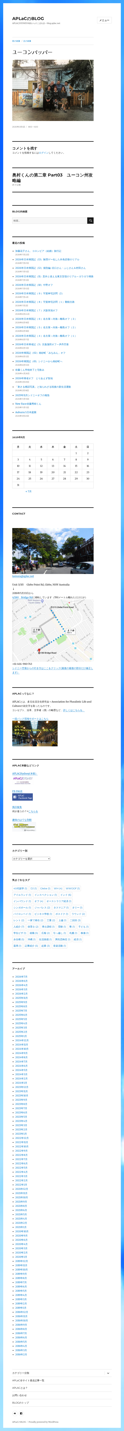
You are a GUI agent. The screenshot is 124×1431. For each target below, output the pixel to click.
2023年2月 (21, 1129)
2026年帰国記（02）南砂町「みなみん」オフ (40, 352)
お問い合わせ (19, 1395)
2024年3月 (21, 1074)
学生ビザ (19, 933)
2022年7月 (21, 1159)
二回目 (75, 920)
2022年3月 (21, 1176)
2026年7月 (21, 976)
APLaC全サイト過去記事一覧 (28, 1380)
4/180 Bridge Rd (22, 597)
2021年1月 (21, 1227)
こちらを (33, 811)
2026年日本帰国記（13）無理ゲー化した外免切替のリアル (47, 259)
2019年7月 (21, 1282)
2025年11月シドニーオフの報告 (32, 395)
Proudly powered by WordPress (43, 1422)
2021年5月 (21, 1214)
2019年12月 (21, 1261)
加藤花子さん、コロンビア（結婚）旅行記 (38, 250)
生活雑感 (45, 939)
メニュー (104, 20)
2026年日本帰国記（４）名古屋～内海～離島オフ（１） (46, 335)
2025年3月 (21, 1027)
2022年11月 (21, 1142)
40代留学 (20, 888)
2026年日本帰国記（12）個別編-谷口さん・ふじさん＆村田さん (50, 267)
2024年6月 (21, 1065)
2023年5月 (21, 1116)
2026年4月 (21, 985)
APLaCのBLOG (28, 18)
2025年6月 (21, 1014)
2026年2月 (21, 993)
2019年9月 (21, 1273)
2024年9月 (21, 1053)
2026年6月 (21, 980)
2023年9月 (21, 1099)
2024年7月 (21, 1061)
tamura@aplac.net (23, 576)
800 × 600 (33, 127)
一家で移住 (35, 920)
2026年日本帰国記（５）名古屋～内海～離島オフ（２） (46, 327)
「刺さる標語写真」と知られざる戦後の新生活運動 (43, 386)
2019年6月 (21, 1286)
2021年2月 (21, 1222)
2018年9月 (21, 1324)
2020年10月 (22, 1231)
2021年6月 (21, 1210)
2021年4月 (21, 1218)
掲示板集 (17, 807)
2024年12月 (22, 1040)
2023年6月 (21, 1112)
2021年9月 (21, 1201)
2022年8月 (21, 1154)
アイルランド (22, 894)
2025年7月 (21, 1010)
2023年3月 (21, 1125)
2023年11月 (21, 1091)
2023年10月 (21, 1095)
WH (58, 888)
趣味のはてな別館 (22, 819)
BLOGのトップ (20, 1402)
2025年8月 (21, 1006)
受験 (62, 926)
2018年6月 (21, 1337)
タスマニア (61, 907)
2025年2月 (21, 1031)
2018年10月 (21, 1320)
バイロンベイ (22, 914)
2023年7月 (21, 1108)
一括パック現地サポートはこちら (30, 718)
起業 (45, 945)
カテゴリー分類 (20, 1373)
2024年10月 (22, 1048)
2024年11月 (21, 1044)
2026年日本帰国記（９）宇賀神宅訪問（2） (39, 293)
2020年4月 (21, 1244)
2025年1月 (21, 1036)
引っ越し (59, 933)
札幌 (73, 933)
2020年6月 (21, 1239)
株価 (85, 933)
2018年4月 (21, 1345)
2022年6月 (21, 1163)
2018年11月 (21, 1316)
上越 (62, 920)
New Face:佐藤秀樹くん (28, 403)
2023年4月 (21, 1120)
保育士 (33, 926)
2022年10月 (22, 1146)
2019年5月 (21, 1290)
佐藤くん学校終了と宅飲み (29, 369)
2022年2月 (21, 1180)
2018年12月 (21, 1312)
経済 (78, 939)
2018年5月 (21, 1341)
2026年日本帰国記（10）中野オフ (34, 284)
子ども (83, 926)
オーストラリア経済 (59, 901)
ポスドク (61, 914)
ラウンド (78, 914)
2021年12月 (21, 1188)
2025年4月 (21, 1023)
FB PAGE (17, 791)
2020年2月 (21, 1252)
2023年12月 (21, 1087)
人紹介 (18, 926)
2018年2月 (21, 1354)
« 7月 (29, 491)
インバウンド (22, 901)
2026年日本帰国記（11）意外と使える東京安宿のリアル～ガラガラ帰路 (54, 276)
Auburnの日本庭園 (27, 412)
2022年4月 (21, 1171)
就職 (34, 933)
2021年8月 (21, 1205)
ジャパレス (42, 907)
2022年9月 (21, 1150)
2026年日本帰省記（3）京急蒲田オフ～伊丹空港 (42, 344)
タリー (77, 907)
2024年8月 (21, 1057)
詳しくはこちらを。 (74, 710)
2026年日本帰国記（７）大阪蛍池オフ (36, 310)
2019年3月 (21, 1299)
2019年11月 (21, 1265)
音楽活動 (59, 945)
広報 (45, 933)
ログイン (44, 152)
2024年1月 (21, 1082)
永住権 (18, 939)
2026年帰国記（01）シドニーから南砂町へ (38, 361)
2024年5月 (21, 1070)
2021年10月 (21, 1197)
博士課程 (48, 926)
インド (65, 894)
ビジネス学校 (43, 914)
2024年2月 (21, 1078)
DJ (34, 888)
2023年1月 (21, 1133)
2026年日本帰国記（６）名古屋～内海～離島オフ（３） (46, 318)
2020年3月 (21, 1248)
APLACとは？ (20, 1387)
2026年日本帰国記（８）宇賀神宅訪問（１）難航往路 (45, 301)
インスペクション (45, 894)
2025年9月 (21, 1002)
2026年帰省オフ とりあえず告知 (35, 378)
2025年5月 (21, 1019)
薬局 (17, 945)
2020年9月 (21, 1235)
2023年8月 (21, 1104)
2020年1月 (21, 1256)
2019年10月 (21, 1269)
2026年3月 (21, 989)
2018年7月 (21, 1333)
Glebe (45, 888)
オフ (38, 901)
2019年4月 (21, 1295)
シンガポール (22, 907)
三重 (51, 920)
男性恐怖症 (62, 939)
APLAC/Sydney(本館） (25, 773)
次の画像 (27, 41)
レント (18, 920)
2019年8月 (21, 1278)
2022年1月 (21, 1184)
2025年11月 (21, 997)
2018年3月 (21, 1350)
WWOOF (73, 888)
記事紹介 (31, 945)
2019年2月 (21, 1303)
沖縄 (32, 939)
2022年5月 (21, 1167)
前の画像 (16, 41)
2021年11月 (21, 1193)
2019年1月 (20, 1307)
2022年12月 (22, 1137)
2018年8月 (21, 1328)
